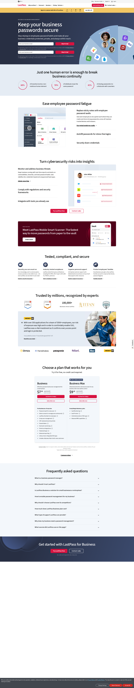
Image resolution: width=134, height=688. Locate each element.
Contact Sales (42, 447)
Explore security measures (25, 279)
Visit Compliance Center (49, 279)
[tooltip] (55, 411)
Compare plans (66, 455)
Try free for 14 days (51, 396)
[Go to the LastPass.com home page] (22, 5)
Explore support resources (75, 279)
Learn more (29, 239)
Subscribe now (51, 401)
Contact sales (76, 211)
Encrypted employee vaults (86, 125)
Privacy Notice (70, 47)
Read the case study (29, 339)
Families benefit (97, 279)
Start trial (64, 44)
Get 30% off (88, 10)
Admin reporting (23, 181)
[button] (96, 111)
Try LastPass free (59, 211)
